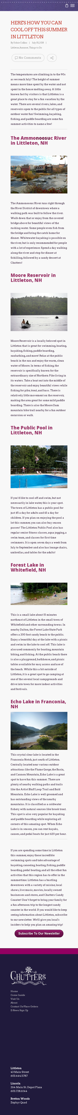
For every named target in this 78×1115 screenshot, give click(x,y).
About (14, 1002)
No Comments (30, 57)
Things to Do (35, 47)
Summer (24, 47)
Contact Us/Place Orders (24, 1006)
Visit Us (15, 998)
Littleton (15, 47)
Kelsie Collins (20, 42)
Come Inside (18, 995)
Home (14, 991)
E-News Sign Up (19, 1010)
